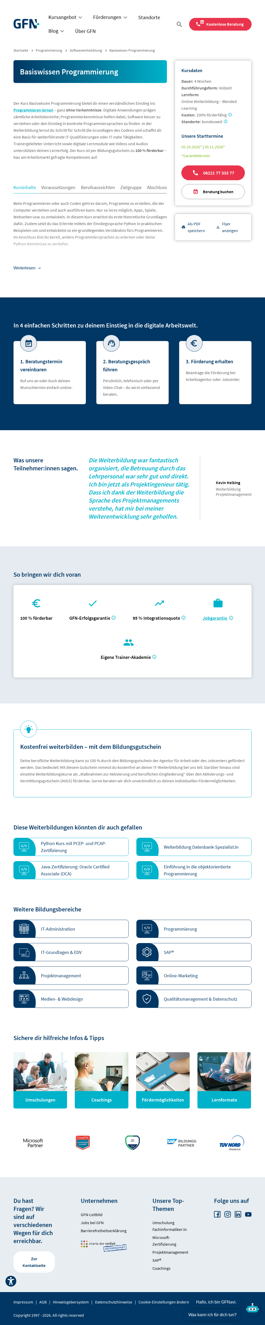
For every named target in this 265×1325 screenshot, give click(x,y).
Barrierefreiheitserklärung (104, 1230)
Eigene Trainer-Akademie (126, 657)
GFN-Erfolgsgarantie (89, 618)
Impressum (23, 1302)
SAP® (156, 1260)
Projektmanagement (170, 1252)
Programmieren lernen (33, 110)
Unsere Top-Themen (168, 1205)
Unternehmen (99, 1201)
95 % (157, 618)
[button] (71, 847)
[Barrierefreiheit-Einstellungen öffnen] (11, 1281)
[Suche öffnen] (180, 24)
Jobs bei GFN (92, 1222)
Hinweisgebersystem (71, 1302)
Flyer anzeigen (230, 227)
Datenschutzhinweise (113, 1302)
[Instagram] (227, 1214)
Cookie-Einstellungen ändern (163, 1302)
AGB (43, 1302)
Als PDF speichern (196, 227)
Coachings (161, 1268)
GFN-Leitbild (91, 1214)
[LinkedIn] (238, 1214)
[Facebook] (217, 1214)
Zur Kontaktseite (34, 1262)
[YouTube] (248, 1214)
